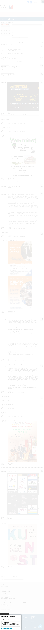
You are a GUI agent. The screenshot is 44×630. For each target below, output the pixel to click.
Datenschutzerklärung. (7, 619)
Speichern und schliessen (7, 628)
